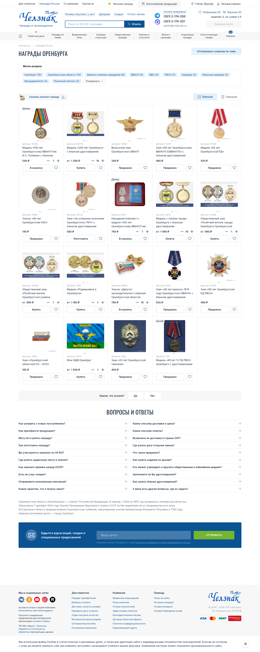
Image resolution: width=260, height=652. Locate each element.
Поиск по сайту (162, 598)
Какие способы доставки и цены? (154, 423)
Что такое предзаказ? (146, 452)
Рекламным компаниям (84, 628)
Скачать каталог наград (44, 96)
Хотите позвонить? (175, 11)
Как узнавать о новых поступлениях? (42, 423)
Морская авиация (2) (215, 74)
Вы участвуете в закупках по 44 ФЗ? (41, 452)
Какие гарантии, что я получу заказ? (41, 488)
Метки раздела (32, 66)
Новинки (230, 34)
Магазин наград (122, 3)
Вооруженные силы (79, 36)
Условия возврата (163, 606)
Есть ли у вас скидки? (32, 474)
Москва (208, 3)
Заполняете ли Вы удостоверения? (154, 474)
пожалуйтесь (26, 610)
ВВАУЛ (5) (137, 74)
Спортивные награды (187, 36)
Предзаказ (125, 167)
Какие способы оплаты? (148, 430)
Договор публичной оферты (127, 619)
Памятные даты (36, 36)
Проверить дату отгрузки (85, 611)
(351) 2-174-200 (175, 16)
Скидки (118, 14)
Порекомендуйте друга (125, 628)
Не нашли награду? (164, 602)
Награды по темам (58, 36)
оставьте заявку (41, 621)
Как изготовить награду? (34, 445)
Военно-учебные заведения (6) (106, 74)
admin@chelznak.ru (175, 25)
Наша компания (121, 602)
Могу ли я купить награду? (35, 438)
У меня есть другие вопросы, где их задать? (160, 488)
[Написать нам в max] (157, 22)
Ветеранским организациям (86, 619)
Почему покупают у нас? (80, 14)
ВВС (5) (153, 74)
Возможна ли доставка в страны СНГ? (157, 438)
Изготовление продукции (161, 3)
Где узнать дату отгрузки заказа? (154, 445)
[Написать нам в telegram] (157, 15)
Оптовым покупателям (84, 623)
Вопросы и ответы (81, 602)
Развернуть (93, 81)
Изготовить (81, 238)
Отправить (214, 535)
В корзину (36, 167)
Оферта (31, 626)
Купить (81, 167)
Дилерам (104, 14)
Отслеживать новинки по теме (216, 51)
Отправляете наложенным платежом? (43, 481)
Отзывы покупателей (124, 606)
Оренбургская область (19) (64, 74)
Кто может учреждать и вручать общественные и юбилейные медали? (177, 467)
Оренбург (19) (32, 74)
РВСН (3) (170, 74)
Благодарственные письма (127, 615)
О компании (71, 3)
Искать (136, 23)
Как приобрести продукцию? (37, 430)
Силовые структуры (100, 36)
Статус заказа (136, 14)
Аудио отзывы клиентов (125, 611)
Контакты (88, 3)
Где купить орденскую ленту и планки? (43, 459)
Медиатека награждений (126, 598)
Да (135, 395)
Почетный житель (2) (66, 81)
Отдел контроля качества (85, 615)
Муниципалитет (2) (35, 81)
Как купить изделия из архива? (152, 459)
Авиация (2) (189, 74)
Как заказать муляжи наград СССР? (41, 467)
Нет (152, 395)
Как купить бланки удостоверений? (155, 481)
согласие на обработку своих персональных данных (163, 542)
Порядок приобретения (84, 598)
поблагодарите (45, 610)
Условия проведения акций (168, 611)
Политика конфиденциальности (129, 623)
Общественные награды (123, 36)
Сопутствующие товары (209, 36)
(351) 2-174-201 (174, 21)
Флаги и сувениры (166, 36)
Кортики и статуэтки (144, 36)
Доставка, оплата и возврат (86, 606)
